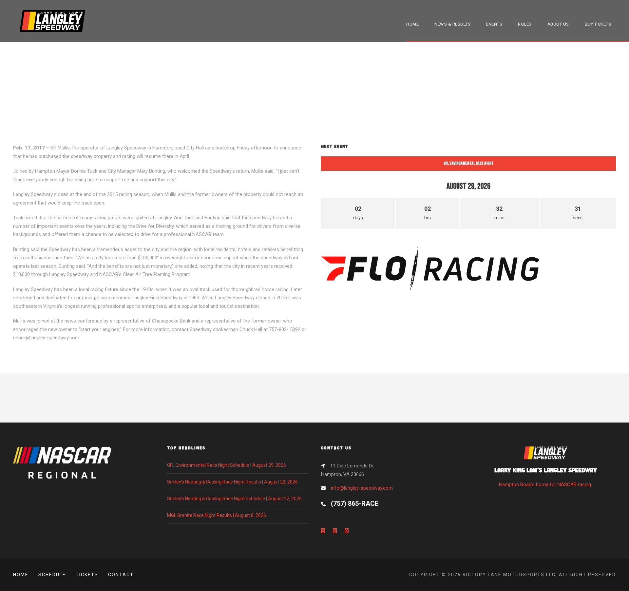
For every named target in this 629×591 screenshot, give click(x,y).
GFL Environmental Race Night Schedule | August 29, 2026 (226, 465)
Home (21, 574)
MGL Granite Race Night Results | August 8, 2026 (216, 515)
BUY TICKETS (598, 24)
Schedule (52, 574)
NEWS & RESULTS (452, 24)
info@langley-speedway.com (362, 488)
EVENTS (494, 24)
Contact (121, 574)
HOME (412, 24)
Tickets (87, 574)
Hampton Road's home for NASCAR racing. (545, 476)
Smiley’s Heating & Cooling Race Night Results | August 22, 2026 (232, 481)
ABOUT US (558, 24)
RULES (525, 24)
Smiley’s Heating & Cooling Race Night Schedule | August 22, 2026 (234, 498)
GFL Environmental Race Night (469, 163)
